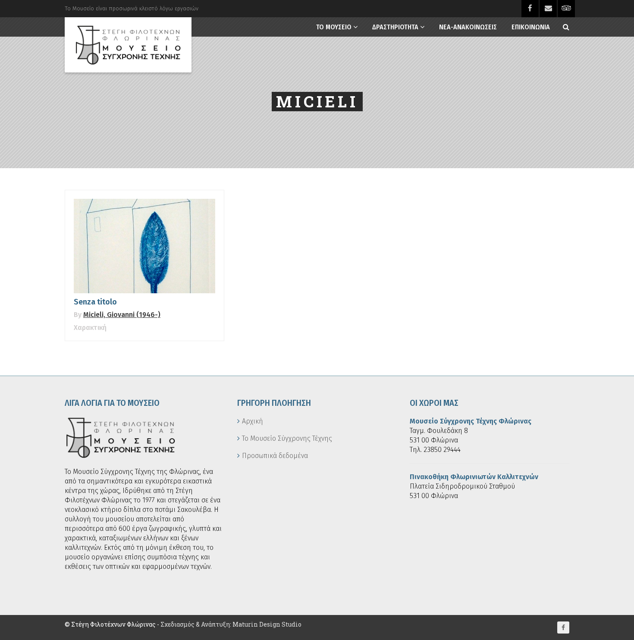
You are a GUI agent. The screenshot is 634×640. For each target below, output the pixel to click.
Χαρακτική (90, 327)
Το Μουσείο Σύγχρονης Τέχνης (287, 438)
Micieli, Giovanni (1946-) (121, 315)
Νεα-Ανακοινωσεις (468, 27)
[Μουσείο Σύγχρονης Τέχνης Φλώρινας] (128, 45)
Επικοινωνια (531, 27)
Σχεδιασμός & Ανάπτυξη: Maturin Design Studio (230, 624)
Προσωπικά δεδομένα (275, 456)
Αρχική (252, 421)
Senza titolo (95, 302)
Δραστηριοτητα (395, 27)
